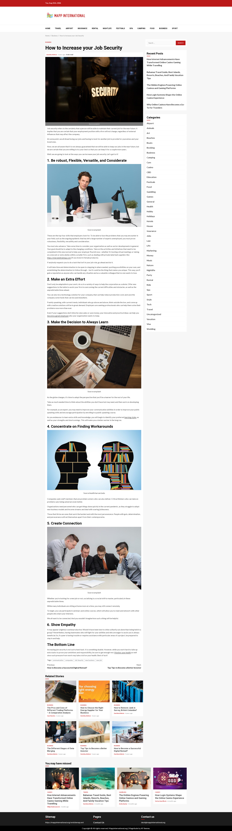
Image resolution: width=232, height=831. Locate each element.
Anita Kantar (123, 804)
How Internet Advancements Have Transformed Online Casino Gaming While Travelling (164, 62)
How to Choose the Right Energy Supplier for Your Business (94, 691)
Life (148, 245)
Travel (58, 28)
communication (58, 660)
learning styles (130, 417)
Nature (150, 265)
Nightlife (107, 28)
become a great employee (58, 316)
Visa (149, 324)
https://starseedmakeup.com (59, 258)
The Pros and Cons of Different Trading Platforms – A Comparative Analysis (60, 691)
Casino (150, 167)
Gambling (151, 192)
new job (99, 660)
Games (150, 196)
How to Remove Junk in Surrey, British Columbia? (127, 691)
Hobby (150, 211)
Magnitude (133, 828)
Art (148, 133)
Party (149, 275)
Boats (149, 143)
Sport (175, 28)
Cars (149, 162)
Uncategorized (154, 314)
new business (89, 660)
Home (47, 28)
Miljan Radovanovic (53, 807)
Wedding (151, 329)
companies (69, 660)
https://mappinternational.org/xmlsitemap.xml (64, 822)
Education (151, 177)
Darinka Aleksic (52, 55)
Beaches (151, 138)
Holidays (151, 216)
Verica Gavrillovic (161, 801)
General (150, 201)
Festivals (120, 28)
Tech (149, 304)
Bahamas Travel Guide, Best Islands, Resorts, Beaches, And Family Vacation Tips (165, 75)
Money (150, 255)
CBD (149, 172)
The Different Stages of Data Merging (60, 732)
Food (152, 28)
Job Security (79, 660)
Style (149, 299)
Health (150, 206)
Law (148, 241)
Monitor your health (122, 652)
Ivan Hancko (51, 716)
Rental (95, 28)
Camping (141, 28)
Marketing (151, 250)
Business (163, 28)
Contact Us (98, 822)
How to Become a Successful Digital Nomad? (67, 666)
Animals (150, 128)
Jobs (149, 236)
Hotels (150, 221)
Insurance (82, 28)
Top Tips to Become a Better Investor (124, 666)
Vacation (151, 319)
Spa (131, 28)
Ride (149, 285)
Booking (151, 147)
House (150, 226)
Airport (69, 28)
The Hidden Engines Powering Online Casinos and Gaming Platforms (164, 86)
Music (149, 260)
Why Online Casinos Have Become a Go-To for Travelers (166, 106)
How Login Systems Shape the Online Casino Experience (164, 96)
